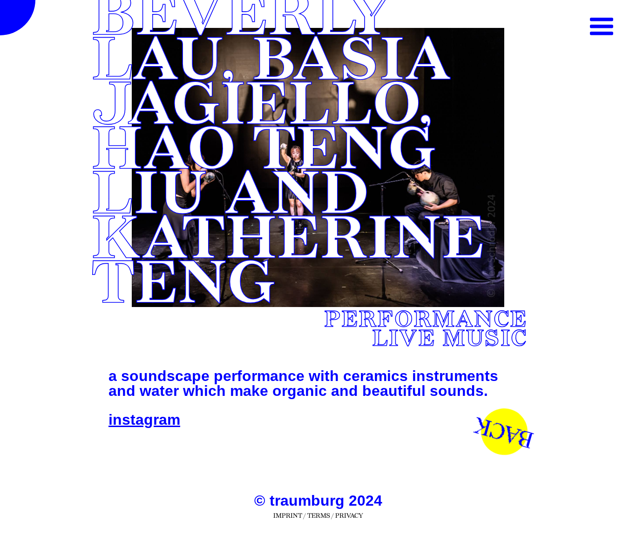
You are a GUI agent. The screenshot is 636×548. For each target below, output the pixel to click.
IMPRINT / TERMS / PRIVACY (318, 516)
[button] (602, 27)
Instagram (144, 419)
